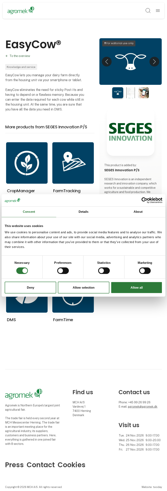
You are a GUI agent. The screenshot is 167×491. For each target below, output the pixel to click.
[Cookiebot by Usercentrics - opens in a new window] (144, 200)
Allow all (137, 287)
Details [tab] (84, 211)
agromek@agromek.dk (142, 406)
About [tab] (138, 211)
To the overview (20, 56)
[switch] (63, 270)
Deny (30, 287)
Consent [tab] (29, 211)
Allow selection (83, 287)
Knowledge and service (21, 67)
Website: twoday (152, 487)
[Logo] (21, 11)
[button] (106, 61)
